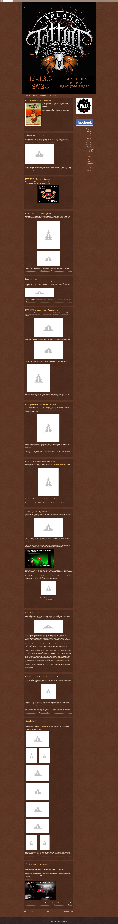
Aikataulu (43, 95)
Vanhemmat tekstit (68, 911)
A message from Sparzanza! (36, 511)
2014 (88, 142)
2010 (88, 168)
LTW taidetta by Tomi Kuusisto (38, 100)
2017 (88, 136)
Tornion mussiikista (38, 639)
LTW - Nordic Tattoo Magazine (38, 213)
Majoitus (35, 95)
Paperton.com (37, 270)
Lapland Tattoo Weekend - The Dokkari (41, 676)
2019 (88, 133)
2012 (88, 146)
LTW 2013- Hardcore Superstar (38, 179)
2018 (88, 135)
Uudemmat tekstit (28, 911)
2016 (88, 138)
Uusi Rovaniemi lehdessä (41, 408)
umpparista (45, 639)
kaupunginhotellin (54, 615)
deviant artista (41, 361)
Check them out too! (33, 573)
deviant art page (63, 395)
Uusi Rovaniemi (53, 449)
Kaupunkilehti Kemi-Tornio (61, 502)
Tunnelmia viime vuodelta (35, 721)
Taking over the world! (34, 135)
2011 (88, 167)
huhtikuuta (90, 156)
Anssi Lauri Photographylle (44, 726)
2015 (88, 140)
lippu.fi (63, 639)
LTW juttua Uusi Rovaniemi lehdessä (40, 404)
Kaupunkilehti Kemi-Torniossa (60, 464)
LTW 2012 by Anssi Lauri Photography (41, 309)
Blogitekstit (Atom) (30, 913)
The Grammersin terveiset (36, 863)
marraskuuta (90, 153)
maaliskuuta (90, 158)
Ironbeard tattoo (45, 449)
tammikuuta (90, 163)
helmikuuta (90, 161)
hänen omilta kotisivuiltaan (65, 109)
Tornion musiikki (60, 660)
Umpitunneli (67, 660)
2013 (88, 144)
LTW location (52, 95)
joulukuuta (90, 147)
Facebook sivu (31, 278)
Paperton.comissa (63, 217)
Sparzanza (50, 599)
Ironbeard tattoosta (29, 408)
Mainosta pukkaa (32, 612)
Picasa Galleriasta (57, 339)
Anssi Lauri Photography (60, 853)
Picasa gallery (35, 395)
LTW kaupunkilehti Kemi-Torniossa (40, 461)
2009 (88, 170)
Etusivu (27, 95)
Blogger (65, 921)
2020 (88, 131)
